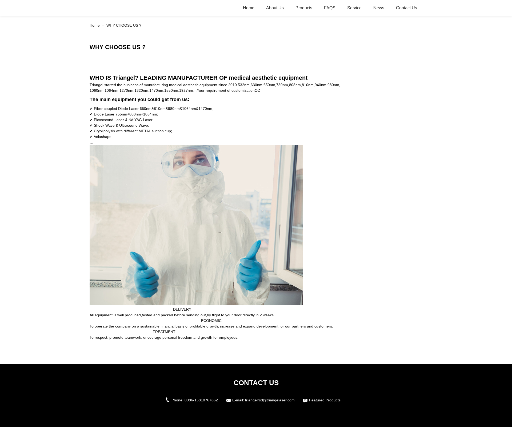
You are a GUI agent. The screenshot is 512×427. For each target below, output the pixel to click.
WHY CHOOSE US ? (123, 25)
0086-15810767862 (201, 400)
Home (248, 8)
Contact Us (406, 8)
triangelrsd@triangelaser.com (270, 400)
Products (303, 8)
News (378, 8)
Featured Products (325, 400)
